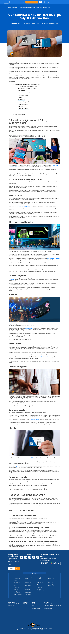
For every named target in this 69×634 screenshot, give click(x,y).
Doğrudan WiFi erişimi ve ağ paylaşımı (27, 88)
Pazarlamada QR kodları (53, 258)
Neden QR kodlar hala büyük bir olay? (24, 112)
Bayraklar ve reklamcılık (24, 93)
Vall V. (19, 23)
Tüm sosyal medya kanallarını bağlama (28, 86)
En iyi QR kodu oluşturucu (20, 466)
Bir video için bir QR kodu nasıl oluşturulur (29, 584)
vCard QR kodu (32, 458)
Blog (15, 7)
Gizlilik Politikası (48, 607)
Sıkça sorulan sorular (20, 114)
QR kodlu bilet (28, 328)
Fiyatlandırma (36, 608)
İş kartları (20, 106)
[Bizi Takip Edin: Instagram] (29, 557)
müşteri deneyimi (35, 488)
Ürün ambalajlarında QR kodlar (22, 207)
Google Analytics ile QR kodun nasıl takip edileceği (18, 592)
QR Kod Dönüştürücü (40, 590)
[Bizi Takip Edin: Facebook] (33, 557)
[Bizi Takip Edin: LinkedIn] (21, 557)
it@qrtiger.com (27, 604)
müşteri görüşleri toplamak (43, 357)
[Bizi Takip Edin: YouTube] (25, 557)
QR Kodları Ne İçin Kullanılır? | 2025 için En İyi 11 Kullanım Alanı (34, 7)
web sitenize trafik (34, 419)
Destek (25, 602)
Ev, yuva (10, 7)
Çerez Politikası (48, 608)
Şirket (34, 602)
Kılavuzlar (11, 602)
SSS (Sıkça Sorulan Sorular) (15, 604)
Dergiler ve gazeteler (23, 104)
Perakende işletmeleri (23, 108)
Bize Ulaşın (11, 605)
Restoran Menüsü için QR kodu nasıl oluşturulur (29, 592)
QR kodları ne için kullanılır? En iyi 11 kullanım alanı (27, 84)
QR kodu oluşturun (32, 2)
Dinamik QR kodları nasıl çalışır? (17, 578)
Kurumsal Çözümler (37, 607)
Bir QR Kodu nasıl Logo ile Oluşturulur (51, 584)
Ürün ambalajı (21, 90)
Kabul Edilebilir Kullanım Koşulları (52, 605)
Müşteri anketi (21, 99)
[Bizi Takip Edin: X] (37, 557)
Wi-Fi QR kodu (20, 182)
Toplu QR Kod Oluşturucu (51, 577)
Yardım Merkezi (12, 607)
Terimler (46, 602)
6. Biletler (20, 97)
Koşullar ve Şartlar (48, 604)
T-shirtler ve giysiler (23, 95)
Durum (34, 605)
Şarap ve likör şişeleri (23, 102)
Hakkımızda (35, 604)
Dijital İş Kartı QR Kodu (40, 577)
